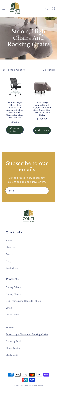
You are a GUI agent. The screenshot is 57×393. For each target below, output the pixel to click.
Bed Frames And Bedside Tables (23, 300)
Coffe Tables (12, 314)
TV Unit (10, 327)
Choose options (15, 130)
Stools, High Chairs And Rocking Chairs (27, 334)
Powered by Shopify (36, 385)
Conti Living (24, 385)
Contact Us (12, 267)
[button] (3, 8)
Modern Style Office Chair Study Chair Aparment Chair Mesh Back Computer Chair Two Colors (15, 110)
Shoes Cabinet (13, 347)
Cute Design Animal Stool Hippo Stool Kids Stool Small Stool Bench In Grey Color (42, 108)
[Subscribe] (45, 190)
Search (9, 254)
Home (9, 240)
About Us (11, 247)
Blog (8, 261)
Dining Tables (13, 287)
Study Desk (12, 354)
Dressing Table (14, 341)
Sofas (9, 307)
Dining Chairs (13, 294)
